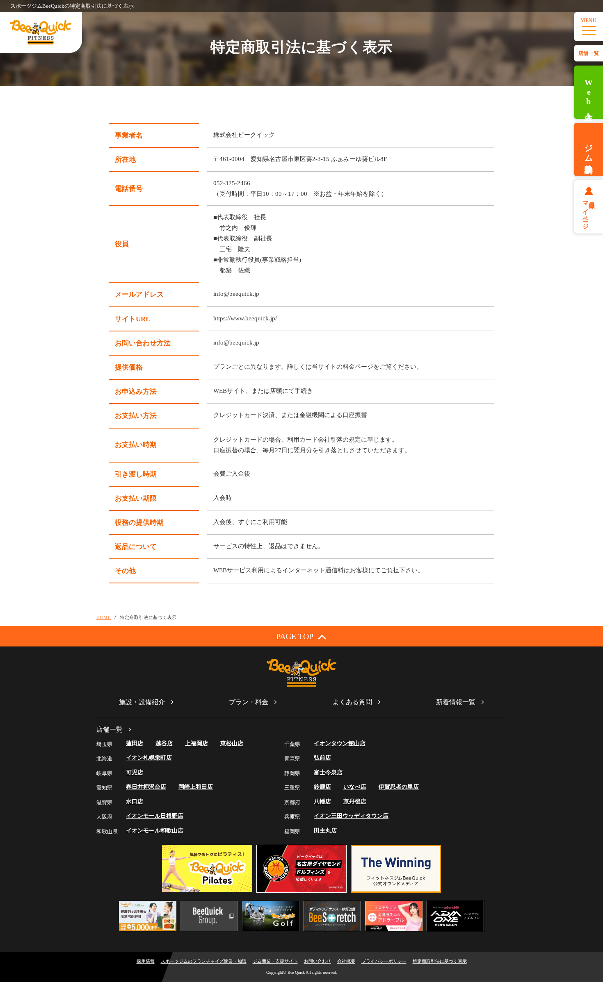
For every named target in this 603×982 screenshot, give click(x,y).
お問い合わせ (317, 961)
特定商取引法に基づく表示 (440, 961)
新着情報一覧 (455, 702)
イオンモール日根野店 (154, 816)
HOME (103, 617)
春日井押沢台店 (146, 787)
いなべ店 (354, 787)
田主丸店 (325, 831)
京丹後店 (354, 801)
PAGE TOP (294, 636)
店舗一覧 (588, 53)
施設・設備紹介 (142, 702)
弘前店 (322, 758)
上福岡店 (196, 743)
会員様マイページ (588, 212)
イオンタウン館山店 (339, 743)
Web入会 (588, 92)
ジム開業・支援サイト (275, 961)
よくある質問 (352, 702)
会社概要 (346, 961)
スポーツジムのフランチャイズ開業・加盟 (204, 961)
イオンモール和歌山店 (154, 831)
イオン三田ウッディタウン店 (351, 816)
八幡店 (322, 801)
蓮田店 (134, 743)
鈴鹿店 (322, 787)
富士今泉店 (328, 772)
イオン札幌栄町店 (149, 758)
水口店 (134, 801)
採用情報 (146, 961)
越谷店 (164, 743)
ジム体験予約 (588, 149)
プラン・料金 (248, 702)
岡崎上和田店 (195, 787)
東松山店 (231, 743)
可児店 (134, 772)
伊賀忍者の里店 (399, 787)
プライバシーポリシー (384, 961)
